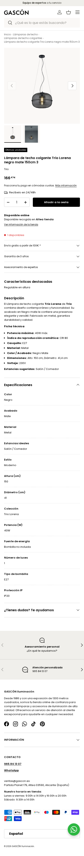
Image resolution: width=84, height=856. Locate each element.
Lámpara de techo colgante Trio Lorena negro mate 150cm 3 (42, 41)
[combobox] (42, 23)
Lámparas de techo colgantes (23, 38)
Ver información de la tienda (21, 224)
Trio (6, 169)
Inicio (7, 34)
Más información (66, 185)
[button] (68, 12)
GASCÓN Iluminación (23, 846)
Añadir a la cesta (56, 202)
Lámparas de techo (25, 34)
